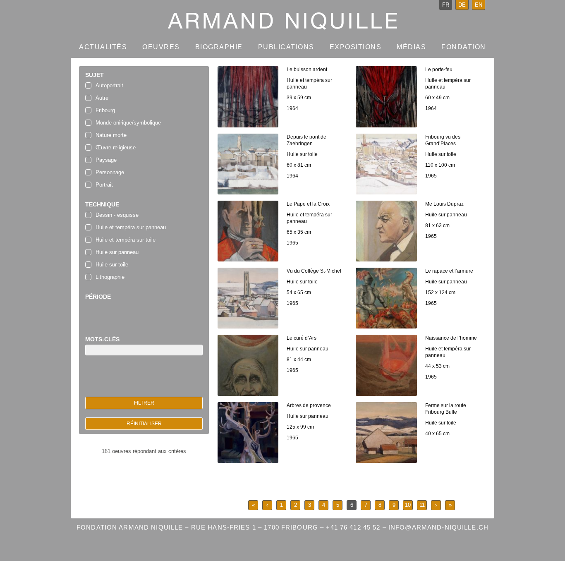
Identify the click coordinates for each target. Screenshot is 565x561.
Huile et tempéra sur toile (126, 240)
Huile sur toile (112, 264)
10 (408, 505)
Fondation (463, 46)
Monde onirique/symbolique (128, 123)
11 (422, 505)
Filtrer (144, 403)
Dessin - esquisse (117, 215)
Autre (102, 98)
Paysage (106, 160)
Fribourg (105, 110)
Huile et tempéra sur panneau (131, 227)
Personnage (110, 172)
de (462, 5)
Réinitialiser (144, 424)
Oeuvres (161, 46)
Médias (411, 46)
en (478, 5)
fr (445, 5)
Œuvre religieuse (116, 147)
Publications (286, 46)
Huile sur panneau (117, 252)
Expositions (356, 46)
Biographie (219, 46)
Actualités (103, 46)
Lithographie (110, 277)
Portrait (104, 185)
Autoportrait (109, 85)
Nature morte (111, 135)
